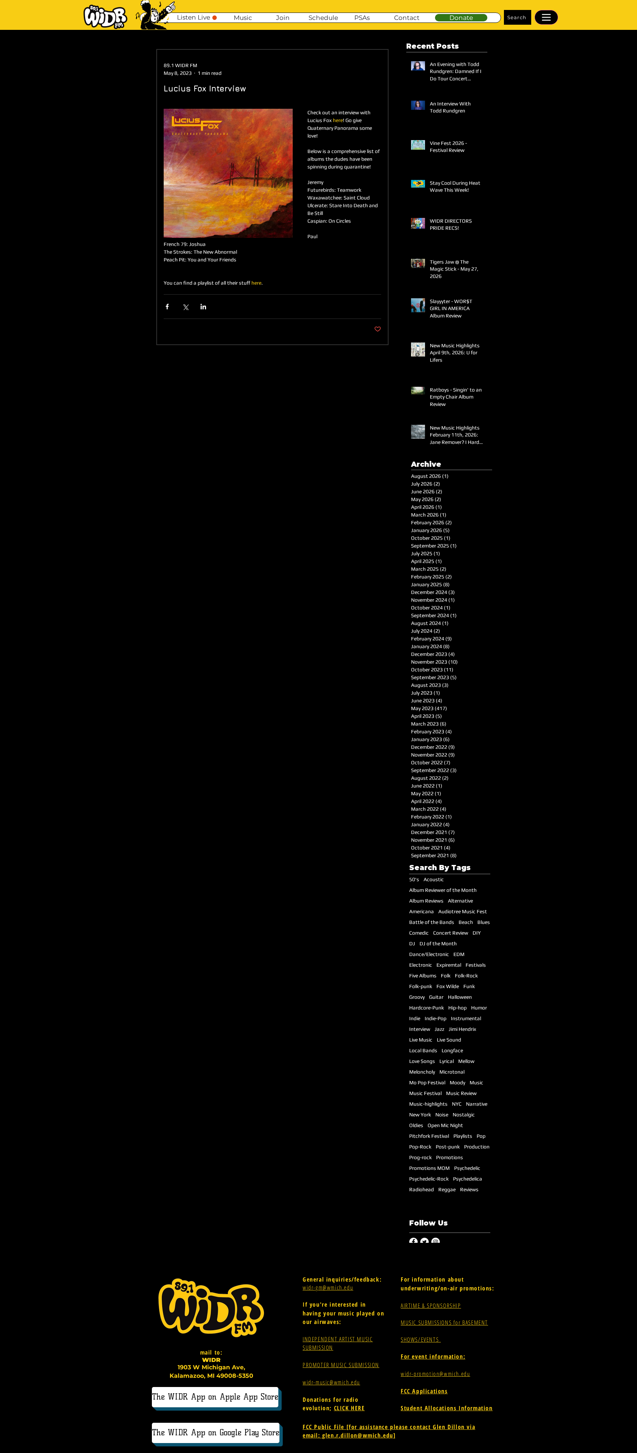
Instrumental (466, 1018)
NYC (457, 1104)
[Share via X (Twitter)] (185, 306)
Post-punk (448, 1147)
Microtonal (451, 1072)
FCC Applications (424, 1391)
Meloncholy (422, 1072)
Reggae (447, 1189)
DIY (477, 933)
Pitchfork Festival (429, 1136)
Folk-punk (420, 986)
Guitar (436, 997)
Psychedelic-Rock (429, 1179)
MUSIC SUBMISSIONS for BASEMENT (444, 1322)
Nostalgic (464, 1114)
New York (420, 1114)
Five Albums (422, 975)
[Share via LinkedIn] (203, 306)
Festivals (476, 965)
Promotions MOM (429, 1168)
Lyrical (446, 1061)
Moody (457, 1082)
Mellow (466, 1061)
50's (414, 879)
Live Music (420, 1040)
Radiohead (421, 1189)
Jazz (439, 1029)
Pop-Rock (420, 1147)
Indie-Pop (435, 1018)
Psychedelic (467, 1168)
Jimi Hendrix (462, 1029)
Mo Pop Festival (427, 1082)
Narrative (476, 1104)
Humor (479, 1008)
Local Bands (423, 1050)
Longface (452, 1050)
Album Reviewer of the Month (443, 890)
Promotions (449, 1157)
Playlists (462, 1136)
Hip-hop (457, 1008)
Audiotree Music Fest (462, 911)
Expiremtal (448, 965)
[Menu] (546, 17)
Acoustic (434, 879)
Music (476, 1082)
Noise (441, 1114)
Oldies (416, 1125)
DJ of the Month (438, 943)
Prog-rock (420, 1157)
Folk (445, 975)
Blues (483, 922)
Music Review (461, 1093)
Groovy (417, 997)
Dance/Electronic (429, 954)
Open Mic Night (445, 1125)
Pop (481, 1136)
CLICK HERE (349, 1408)
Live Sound (449, 1040)
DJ (412, 943)
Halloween (460, 997)
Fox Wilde (447, 986)
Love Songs (422, 1061)
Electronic (420, 965)
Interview (419, 1029)
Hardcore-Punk (426, 1008)
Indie (414, 1018)
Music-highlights (428, 1104)
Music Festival (425, 1093)
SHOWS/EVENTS (421, 1339)
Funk (469, 986)
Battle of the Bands (431, 922)
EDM (458, 954)
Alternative (460, 901)
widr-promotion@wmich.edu (435, 1374)
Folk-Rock (466, 975)
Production (477, 1147)
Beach (466, 922)
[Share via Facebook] (167, 306)
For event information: (433, 1356)
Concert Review (450, 933)
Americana (421, 911)
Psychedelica (467, 1179)
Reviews (469, 1189)
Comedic (419, 933)
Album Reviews (426, 901)
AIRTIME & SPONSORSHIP (431, 1305)
